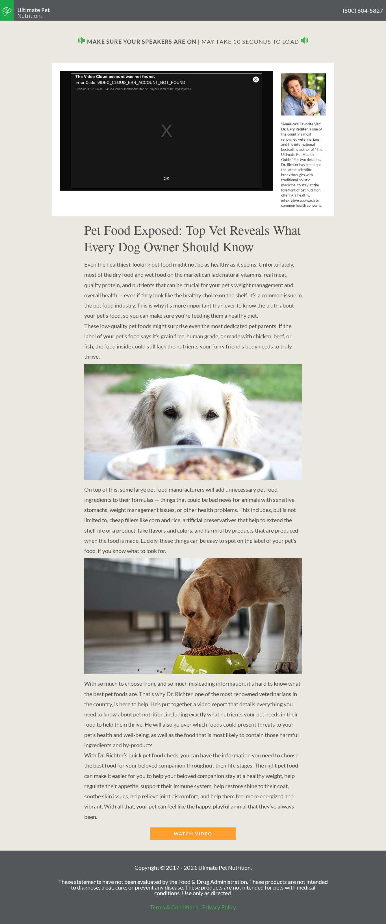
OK (166, 178)
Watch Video (193, 833)
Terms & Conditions (174, 907)
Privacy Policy (219, 907)
